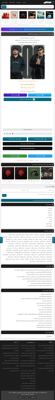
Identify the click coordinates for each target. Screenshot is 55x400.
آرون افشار (36, 235)
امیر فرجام (5, 237)
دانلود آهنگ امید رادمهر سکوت (45, 310)
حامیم (31, 241)
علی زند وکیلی (34, 248)
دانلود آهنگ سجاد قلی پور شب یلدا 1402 (43, 318)
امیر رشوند (10, 237)
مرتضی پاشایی (41, 254)
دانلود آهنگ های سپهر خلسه (27, 144)
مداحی (24, 2)
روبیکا (26, 397)
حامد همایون (42, 241)
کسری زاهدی (49, 252)
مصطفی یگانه (6, 254)
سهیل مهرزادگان (40, 243)
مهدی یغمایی (49, 257)
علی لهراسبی (27, 248)
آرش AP (27, 235)
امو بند (40, 239)
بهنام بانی (25, 239)
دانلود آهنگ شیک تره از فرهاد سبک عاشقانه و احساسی (40, 285)
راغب (46, 243)
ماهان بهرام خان (18, 252)
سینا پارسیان (43, 246)
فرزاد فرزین (26, 250)
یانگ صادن (29, 40)
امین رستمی (28, 237)
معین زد (17, 259)
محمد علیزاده (36, 257)
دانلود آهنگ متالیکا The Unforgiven (44, 327)
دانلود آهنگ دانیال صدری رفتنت (45, 323)
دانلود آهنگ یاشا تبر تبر (47, 301)
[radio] (33, 88)
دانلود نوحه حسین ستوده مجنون (11, 360)
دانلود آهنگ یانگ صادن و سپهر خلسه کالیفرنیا (39, 34)
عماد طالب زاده (41, 248)
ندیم (45, 261)
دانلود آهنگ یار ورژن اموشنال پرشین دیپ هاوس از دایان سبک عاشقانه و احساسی (34, 277)
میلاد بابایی (37, 259)
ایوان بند (45, 239)
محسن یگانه (10, 257)
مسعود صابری (13, 254)
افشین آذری (16, 237)
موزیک (36, 160)
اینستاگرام (33, 397)
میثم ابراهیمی (20, 254)
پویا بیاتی (20, 239)
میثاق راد (27, 259)
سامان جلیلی (49, 246)
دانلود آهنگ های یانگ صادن (27, 148)
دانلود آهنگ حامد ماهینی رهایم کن (44, 325)
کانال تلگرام (38, 95)
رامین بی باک (19, 241)
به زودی (50, 208)
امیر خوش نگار (49, 237)
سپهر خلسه (24, 40)
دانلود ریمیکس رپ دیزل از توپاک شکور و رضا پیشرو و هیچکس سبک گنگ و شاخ (27, 355)
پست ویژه (50, 210)
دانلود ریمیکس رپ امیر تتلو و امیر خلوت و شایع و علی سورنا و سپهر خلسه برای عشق (34, 321)
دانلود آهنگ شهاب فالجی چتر (45, 312)
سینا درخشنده (18, 243)
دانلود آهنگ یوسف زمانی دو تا (45, 316)
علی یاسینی (9, 248)
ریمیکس (50, 215)
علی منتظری (21, 248)
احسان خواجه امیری (20, 235)
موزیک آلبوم (49, 224)
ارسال (4, 195)
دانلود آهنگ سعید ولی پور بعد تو (45, 305)
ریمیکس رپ (49, 217)
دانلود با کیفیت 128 (14, 139)
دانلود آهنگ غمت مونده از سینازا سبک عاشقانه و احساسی (39, 281)
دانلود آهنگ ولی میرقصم (46, 294)
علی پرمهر (44, 250)
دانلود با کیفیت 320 (39, 139)
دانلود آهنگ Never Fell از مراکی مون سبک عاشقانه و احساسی (39, 272)
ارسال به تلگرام (39, 156)
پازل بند (15, 239)
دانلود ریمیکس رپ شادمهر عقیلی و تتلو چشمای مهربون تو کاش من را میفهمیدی (35, 314)
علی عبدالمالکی (48, 248)
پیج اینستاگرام (14, 95)
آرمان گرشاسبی (48, 235)
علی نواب (39, 250)
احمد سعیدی (35, 237)
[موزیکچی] (49, 2)
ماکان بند (22, 259)
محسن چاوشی (34, 254)
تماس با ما (12, 2)
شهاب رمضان (18, 246)
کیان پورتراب (42, 252)
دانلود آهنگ (37, 40)
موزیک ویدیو (49, 226)
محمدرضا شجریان (26, 252)
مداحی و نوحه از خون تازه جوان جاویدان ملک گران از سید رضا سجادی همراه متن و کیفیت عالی (10, 348)
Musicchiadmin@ (19, 29)
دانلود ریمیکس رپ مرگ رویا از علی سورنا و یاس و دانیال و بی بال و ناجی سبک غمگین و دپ (28, 348)
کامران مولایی (9, 250)
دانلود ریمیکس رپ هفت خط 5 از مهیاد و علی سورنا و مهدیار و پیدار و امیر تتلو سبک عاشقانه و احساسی (27, 386)
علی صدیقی (49, 250)
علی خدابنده (15, 248)
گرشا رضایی (15, 250)
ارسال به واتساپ (13, 156)
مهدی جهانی (29, 257)
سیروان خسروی (32, 243)
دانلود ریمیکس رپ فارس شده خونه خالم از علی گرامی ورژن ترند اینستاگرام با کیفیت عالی (33, 270)
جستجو (4, 7)
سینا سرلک (31, 246)
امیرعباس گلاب (12, 235)
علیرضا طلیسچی (11, 246)
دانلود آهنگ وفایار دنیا (47, 307)
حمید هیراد (36, 241)
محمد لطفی (43, 259)
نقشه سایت (4, 2)
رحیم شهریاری (26, 241)
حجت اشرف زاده (9, 239)
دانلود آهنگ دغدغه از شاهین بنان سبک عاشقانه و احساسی (39, 274)
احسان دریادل (42, 237)
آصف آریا (31, 235)
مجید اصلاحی (42, 257)
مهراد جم (32, 259)
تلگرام (20, 397)
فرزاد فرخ (21, 250)
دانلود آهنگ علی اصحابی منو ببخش (44, 303)
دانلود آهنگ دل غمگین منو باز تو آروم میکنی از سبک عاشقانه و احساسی (36, 298)
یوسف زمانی (32, 261)
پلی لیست (18, 2)
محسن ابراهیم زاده (35, 252)
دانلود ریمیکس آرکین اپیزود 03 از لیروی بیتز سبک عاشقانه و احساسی (37, 279)
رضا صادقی (13, 241)
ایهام (37, 239)
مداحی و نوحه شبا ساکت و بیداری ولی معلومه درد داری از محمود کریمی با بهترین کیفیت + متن (11, 355)
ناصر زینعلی (49, 261)
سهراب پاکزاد (11, 243)
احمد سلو (50, 239)
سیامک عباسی (25, 243)
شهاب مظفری (25, 246)
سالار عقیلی (36, 246)
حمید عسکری (49, 241)
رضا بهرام (50, 243)
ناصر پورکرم (8, 259)
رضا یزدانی (8, 241)
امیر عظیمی (22, 237)
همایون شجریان (39, 261)
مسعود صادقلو (48, 254)
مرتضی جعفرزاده (10, 252)
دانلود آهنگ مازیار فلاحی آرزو (46, 296)
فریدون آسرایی (33, 250)
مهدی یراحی (49, 259)
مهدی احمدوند (27, 254)
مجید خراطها (22, 257)
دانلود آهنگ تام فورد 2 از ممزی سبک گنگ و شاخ (41, 283)
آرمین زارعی (42, 235)
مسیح (13, 259)
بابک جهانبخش (31, 239)
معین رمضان (16, 257)
